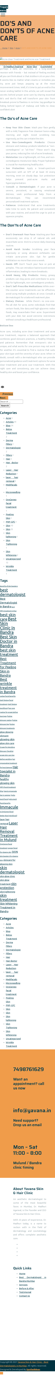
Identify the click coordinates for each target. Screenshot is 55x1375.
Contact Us (24, 1296)
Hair (8, 459)
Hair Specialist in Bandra (9, 771)
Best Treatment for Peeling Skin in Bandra (8, 667)
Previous (7, 394)
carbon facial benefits (8, 696)
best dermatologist (13, 592)
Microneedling (13, 492)
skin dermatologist (12, 870)
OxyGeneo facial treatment (11, 503)
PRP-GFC (10, 522)
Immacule (9, 807)
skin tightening (7, 891)
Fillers (9, 455)
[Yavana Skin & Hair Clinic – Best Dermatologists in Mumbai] (27, 2)
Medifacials (11, 485)
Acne (8, 418)
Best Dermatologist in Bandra (8, 602)
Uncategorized (13, 559)
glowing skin (7, 739)
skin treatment (8, 897)
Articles (10, 422)
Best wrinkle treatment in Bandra (8, 685)
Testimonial (25, 1292)
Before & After (26, 1288)
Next (3, 398)
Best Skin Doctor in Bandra (8, 641)
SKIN (15, 851)
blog (8, 425)
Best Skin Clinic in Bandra (8, 626)
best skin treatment (9, 652)
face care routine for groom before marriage (9, 712)
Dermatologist (13, 447)
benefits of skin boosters (9, 586)
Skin (8, 525)
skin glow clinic (7, 876)
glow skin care (7, 743)
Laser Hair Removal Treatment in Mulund (9, 831)
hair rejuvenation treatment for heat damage (8, 763)
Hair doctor (12, 462)
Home (4, 48)
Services (23, 1284)
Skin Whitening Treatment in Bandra (8, 907)
